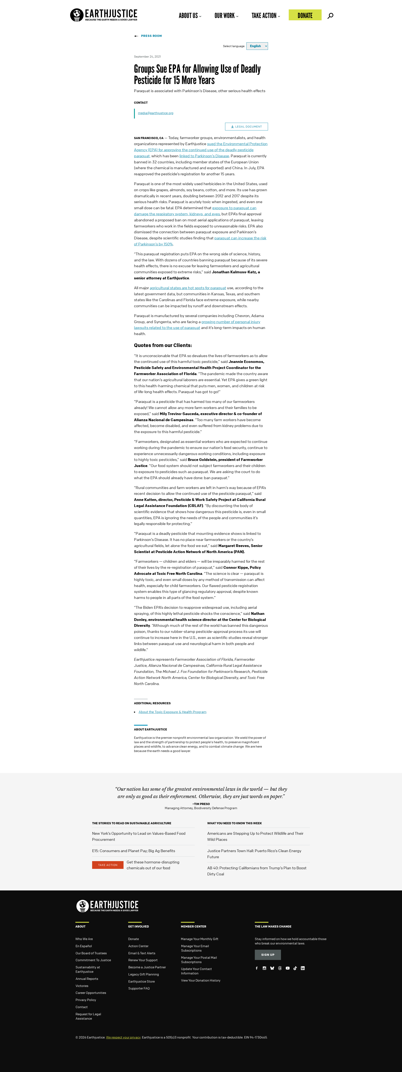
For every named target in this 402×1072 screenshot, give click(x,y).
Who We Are (84, 939)
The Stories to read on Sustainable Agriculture (131, 823)
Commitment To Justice (93, 960)
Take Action (264, 15)
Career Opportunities (91, 993)
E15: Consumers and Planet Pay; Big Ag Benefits (133, 850)
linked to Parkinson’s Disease (204, 156)
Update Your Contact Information (196, 971)
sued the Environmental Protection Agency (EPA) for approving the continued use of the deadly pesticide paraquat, (201, 149)
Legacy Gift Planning (143, 974)
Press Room (151, 36)
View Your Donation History (200, 980)
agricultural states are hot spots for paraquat (188, 287)
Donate (305, 15)
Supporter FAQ (139, 988)
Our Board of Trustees (91, 953)
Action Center (138, 946)
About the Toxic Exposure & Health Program (172, 712)
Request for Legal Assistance (88, 1016)
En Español (84, 946)
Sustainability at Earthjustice (88, 969)
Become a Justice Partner (147, 967)
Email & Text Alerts (141, 953)
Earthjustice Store (141, 981)
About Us (188, 15)
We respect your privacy (123, 1037)
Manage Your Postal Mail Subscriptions (199, 959)
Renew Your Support (143, 960)
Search (330, 14)
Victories (82, 986)
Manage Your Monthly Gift (199, 939)
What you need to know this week (234, 823)
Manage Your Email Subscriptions (195, 948)
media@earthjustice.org (155, 113)
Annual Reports (87, 979)
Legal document (248, 126)
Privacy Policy (86, 1000)
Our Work (225, 15)
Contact (82, 1007)
